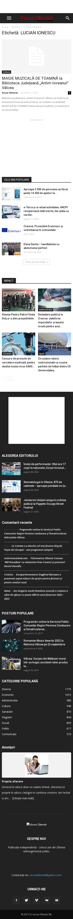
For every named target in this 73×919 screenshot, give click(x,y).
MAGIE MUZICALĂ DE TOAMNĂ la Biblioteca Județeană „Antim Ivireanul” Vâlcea (35, 83)
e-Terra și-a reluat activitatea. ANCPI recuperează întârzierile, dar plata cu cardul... (46, 211)
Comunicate (9, 734)
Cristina (8, 574)
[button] (68, 18)
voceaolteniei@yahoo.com (45, 875)
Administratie (45, 309)
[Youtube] (56, 900)
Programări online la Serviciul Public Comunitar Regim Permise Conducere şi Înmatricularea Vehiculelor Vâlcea (35, 533)
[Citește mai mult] (23, 798)
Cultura (6, 72)
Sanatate (7, 353)
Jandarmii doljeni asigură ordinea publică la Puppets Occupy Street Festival (45, 504)
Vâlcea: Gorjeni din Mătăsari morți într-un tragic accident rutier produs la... (46, 662)
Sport (41, 353)
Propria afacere (12, 781)
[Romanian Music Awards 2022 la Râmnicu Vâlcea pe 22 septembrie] (11, 645)
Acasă (5, 27)
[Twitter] (26, 900)
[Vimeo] (36, 900)
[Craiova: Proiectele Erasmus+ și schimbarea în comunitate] (11, 230)
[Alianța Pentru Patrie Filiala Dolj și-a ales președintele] (18, 299)
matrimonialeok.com (16, 558)
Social (6, 309)
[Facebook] (16, 900)
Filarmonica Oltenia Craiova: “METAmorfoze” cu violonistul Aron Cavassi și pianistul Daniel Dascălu (34, 562)
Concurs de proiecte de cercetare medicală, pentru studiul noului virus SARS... (18, 362)
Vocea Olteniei (10, 92)
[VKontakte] (46, 900)
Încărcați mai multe (35, 262)
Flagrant (7, 717)
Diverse (6, 689)
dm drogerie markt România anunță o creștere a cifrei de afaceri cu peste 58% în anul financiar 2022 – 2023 (36, 594)
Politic (5, 728)
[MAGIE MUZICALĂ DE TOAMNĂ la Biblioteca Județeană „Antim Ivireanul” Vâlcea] (36, 56)
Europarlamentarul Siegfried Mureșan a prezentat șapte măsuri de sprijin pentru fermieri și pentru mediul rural (33, 578)
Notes (7, 590)
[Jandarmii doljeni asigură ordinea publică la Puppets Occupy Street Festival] (11, 504)
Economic (8, 695)
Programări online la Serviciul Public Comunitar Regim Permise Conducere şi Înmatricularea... (47, 625)
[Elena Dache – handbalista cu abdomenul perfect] (11, 248)
